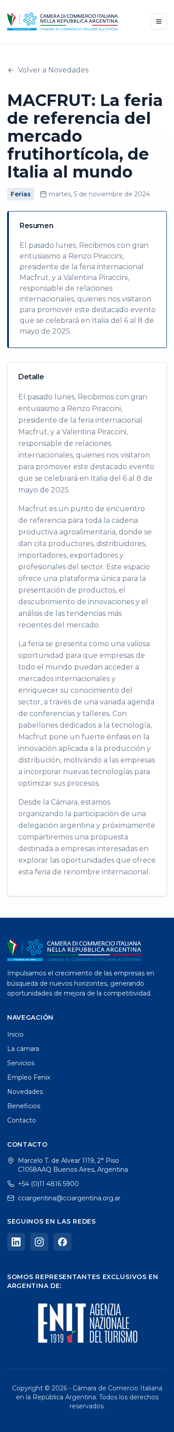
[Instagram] (39, 1242)
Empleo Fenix (28, 1077)
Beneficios (23, 1106)
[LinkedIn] (16, 1242)
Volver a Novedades (53, 70)
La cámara (23, 1049)
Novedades (25, 1092)
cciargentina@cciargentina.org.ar (69, 1198)
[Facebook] (62, 1242)
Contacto (21, 1120)
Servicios (20, 1063)
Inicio (15, 1034)
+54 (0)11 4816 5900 (48, 1184)
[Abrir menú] (159, 21)
